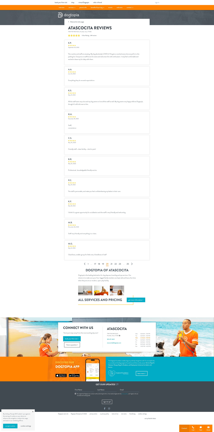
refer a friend (97, 2)
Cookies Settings (26, 426)
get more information (135, 300)
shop (72, 2)
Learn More (141, 373)
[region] (18, 420)
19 (103, 264)
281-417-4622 (111, 339)
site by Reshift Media (150, 418)
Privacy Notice (93, 414)
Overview (61, 7)
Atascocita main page (77, 22)
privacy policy (125, 394)
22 (116, 264)
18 (99, 264)
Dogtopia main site (63, 414)
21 (111, 264)
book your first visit (61, 2)
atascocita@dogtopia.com (114, 343)
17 (95, 264)
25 (128, 264)
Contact (129, 7)
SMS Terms (124, 414)
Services (71, 7)
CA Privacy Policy (104, 414)
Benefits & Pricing (96, 7)
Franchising (132, 414)
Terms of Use (115, 414)
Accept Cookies (10, 426)
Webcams (119, 7)
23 (120, 264)
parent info (83, 7)
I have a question (71, 345)
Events (110, 7)
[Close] (33, 411)
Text (200, 430)
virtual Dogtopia (83, 2)
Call (193, 430)
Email (208, 430)
